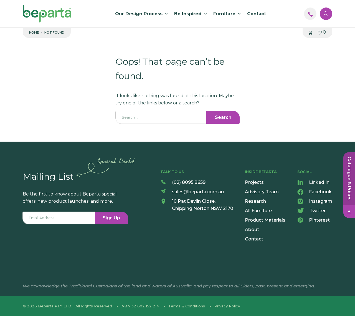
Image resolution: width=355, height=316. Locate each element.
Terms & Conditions (186, 306)
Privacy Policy (227, 306)
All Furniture (258, 210)
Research (255, 201)
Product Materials (265, 220)
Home (34, 32)
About (252, 229)
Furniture (224, 13)
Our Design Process (139, 13)
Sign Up (111, 217)
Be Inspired (188, 13)
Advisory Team (262, 191)
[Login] (310, 32)
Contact (256, 13)
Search (223, 117)
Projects (254, 182)
